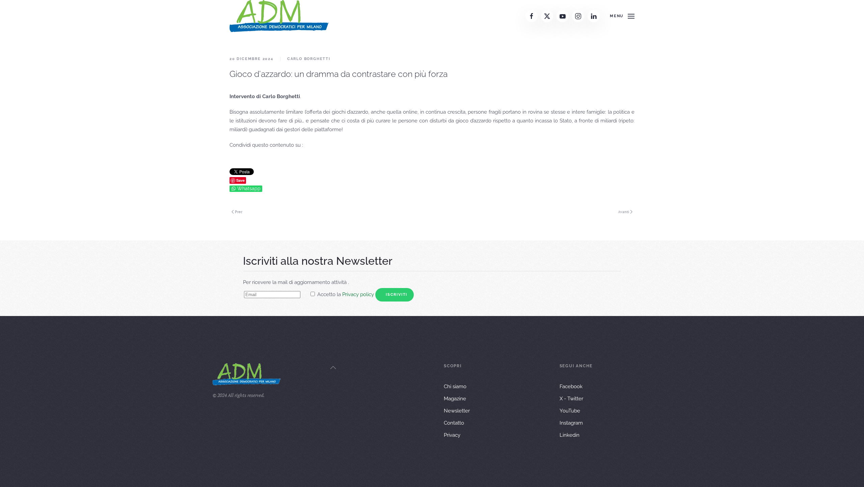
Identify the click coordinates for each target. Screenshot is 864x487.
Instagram (571, 423)
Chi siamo (455, 386)
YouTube (570, 411)
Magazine (455, 399)
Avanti (623, 211)
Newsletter (457, 411)
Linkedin (569, 435)
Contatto (454, 423)
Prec (238, 211)
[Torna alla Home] (279, 16)
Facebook (571, 386)
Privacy (452, 435)
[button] (622, 16)
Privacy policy (358, 294)
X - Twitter (571, 399)
